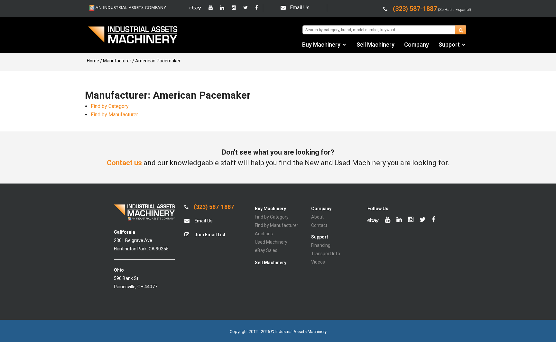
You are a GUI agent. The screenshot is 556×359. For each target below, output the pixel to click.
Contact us (124, 163)
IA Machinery (133, 35)
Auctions (264, 233)
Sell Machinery (375, 44)
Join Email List (209, 234)
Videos (318, 262)
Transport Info (325, 253)
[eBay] (195, 8)
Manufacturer (117, 60)
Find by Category (110, 106)
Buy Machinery (321, 44)
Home (93, 60)
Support (449, 44)
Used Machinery (271, 242)
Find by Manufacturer (114, 115)
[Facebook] (256, 8)
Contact (319, 225)
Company (416, 44)
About (317, 217)
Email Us (300, 7)
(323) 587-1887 (213, 207)
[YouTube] (210, 8)
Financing (320, 245)
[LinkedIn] (222, 8)
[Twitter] (245, 8)
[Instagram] (234, 8)
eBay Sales (266, 250)
